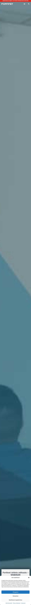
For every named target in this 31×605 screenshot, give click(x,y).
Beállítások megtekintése (15, 600)
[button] (29, 577)
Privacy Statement (16, 603)
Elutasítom (15, 596)
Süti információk (9, 603)
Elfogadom (15, 592)
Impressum (23, 603)
